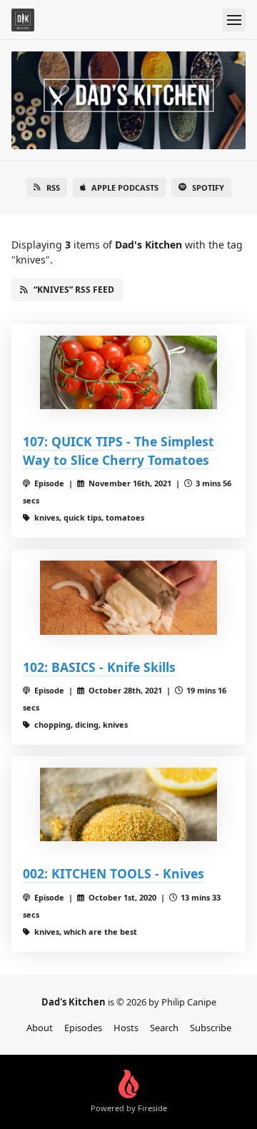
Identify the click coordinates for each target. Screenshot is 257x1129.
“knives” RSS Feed (74, 289)
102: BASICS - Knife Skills (99, 667)
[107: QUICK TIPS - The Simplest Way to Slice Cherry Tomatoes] (128, 372)
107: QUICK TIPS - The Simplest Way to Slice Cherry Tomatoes (118, 450)
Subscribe (210, 1027)
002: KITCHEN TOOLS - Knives (113, 873)
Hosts (126, 1027)
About (39, 1027)
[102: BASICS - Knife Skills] (128, 597)
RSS (53, 187)
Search (164, 1027)
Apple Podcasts (124, 187)
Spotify (208, 187)
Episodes (83, 1027)
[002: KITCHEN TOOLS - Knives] (128, 804)
